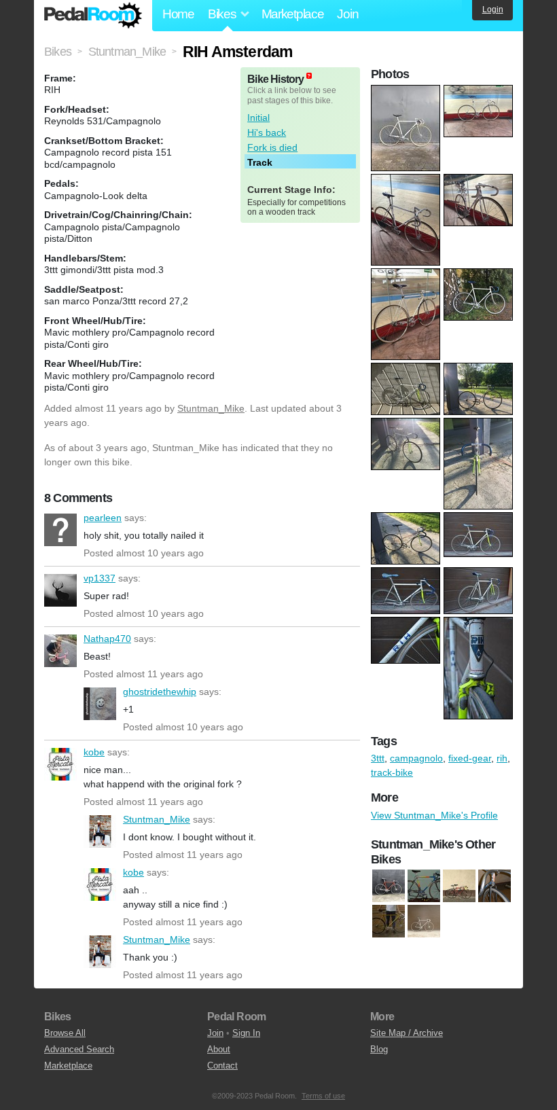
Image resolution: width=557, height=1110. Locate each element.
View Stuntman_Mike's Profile (434, 815)
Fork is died (272, 147)
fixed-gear (469, 758)
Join (347, 14)
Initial (258, 117)
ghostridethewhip (100, 703)
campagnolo (416, 758)
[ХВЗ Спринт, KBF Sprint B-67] (424, 921)
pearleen (60, 530)
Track (259, 162)
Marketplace (293, 14)
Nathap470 (60, 650)
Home (178, 14)
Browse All (65, 1033)
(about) (309, 75)
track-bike (392, 772)
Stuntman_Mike (211, 408)
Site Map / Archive (406, 1033)
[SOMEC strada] (459, 886)
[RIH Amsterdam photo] (407, 91)
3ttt (377, 758)
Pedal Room (93, 15)
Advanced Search (79, 1049)
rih (502, 758)
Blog (379, 1049)
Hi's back (266, 132)
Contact (222, 1065)
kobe (60, 764)
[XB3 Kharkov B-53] (494, 886)
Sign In (246, 1033)
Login (492, 9)
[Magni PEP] (424, 886)
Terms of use (323, 1096)
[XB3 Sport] (388, 921)
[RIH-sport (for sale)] (388, 886)
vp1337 (60, 590)
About (218, 1049)
